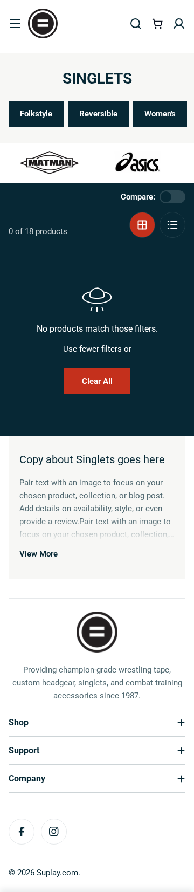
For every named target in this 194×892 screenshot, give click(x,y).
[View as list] (172, 225)
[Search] (135, 23)
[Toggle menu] (15, 23)
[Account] (178, 23)
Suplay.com (57, 872)
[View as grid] (142, 225)
